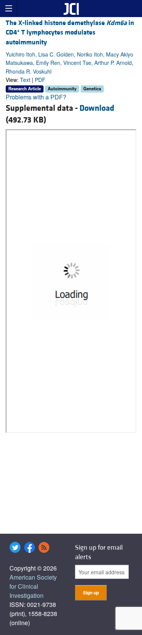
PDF (40, 79)
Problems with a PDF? (36, 97)
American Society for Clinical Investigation (33, 586)
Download (97, 108)
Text (25, 79)
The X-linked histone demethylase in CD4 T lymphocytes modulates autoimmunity (70, 32)
